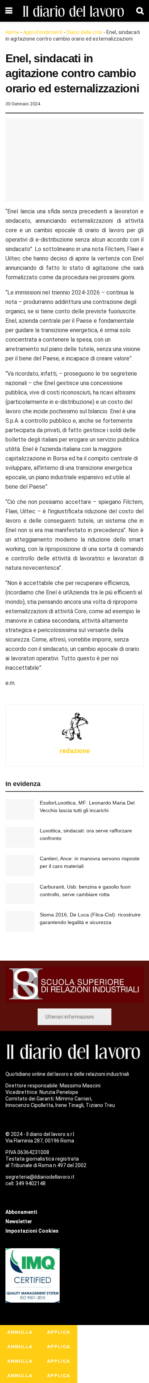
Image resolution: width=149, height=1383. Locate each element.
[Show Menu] (8, 11)
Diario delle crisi (84, 32)
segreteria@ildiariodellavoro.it (39, 1177)
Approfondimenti (43, 32)
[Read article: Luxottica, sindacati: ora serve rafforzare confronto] (19, 837)
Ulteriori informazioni (69, 1017)
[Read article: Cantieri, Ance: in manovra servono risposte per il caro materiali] (19, 865)
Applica (58, 1332)
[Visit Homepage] (74, 11)
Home (12, 32)
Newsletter (18, 1221)
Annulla (20, 1332)
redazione (75, 751)
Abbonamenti (21, 1212)
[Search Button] (140, 11)
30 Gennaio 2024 (22, 103)
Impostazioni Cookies (32, 1231)
